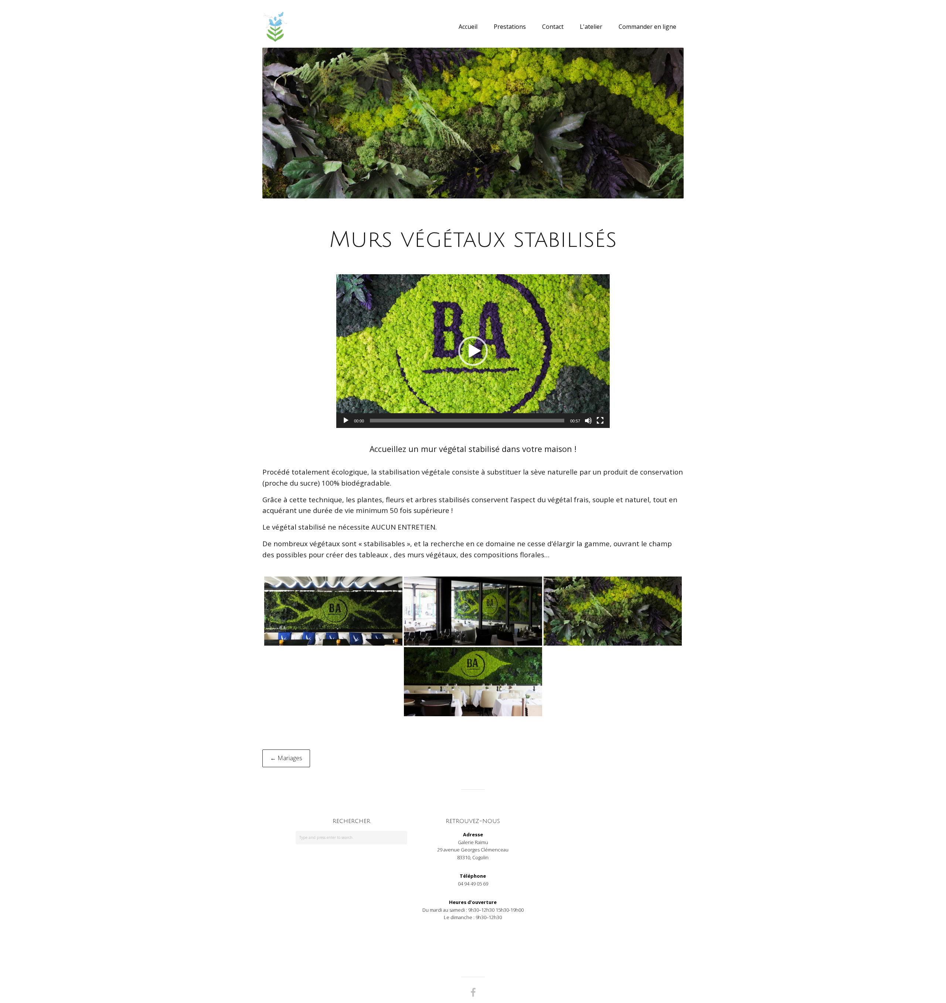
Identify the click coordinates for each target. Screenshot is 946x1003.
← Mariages (286, 758)
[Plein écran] (600, 420)
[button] (473, 351)
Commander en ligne (647, 27)
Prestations (510, 27)
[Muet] (588, 420)
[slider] (467, 420)
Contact (553, 27)
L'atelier (591, 27)
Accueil (468, 27)
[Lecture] (346, 420)
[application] (473, 351)
